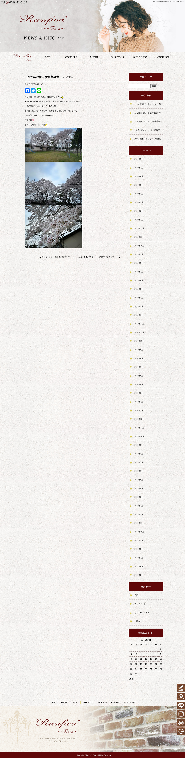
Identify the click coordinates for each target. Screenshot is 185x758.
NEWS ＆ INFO (130, 702)
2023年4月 (138, 488)
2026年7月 (138, 168)
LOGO (24, 57)
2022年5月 (138, 575)
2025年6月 (138, 280)
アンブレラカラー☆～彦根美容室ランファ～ (148, 121)
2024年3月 (138, 393)
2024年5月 (138, 376)
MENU (94, 57)
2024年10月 (139, 341)
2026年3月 (138, 202)
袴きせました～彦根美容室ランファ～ (56, 257)
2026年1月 (138, 220)
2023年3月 (138, 497)
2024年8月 (138, 358)
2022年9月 (138, 540)
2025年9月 (138, 254)
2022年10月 (139, 532)
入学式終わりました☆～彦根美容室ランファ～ (148, 139)
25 (141, 669)
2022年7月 (138, 558)
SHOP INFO (140, 57)
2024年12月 (139, 324)
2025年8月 (138, 263)
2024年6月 (138, 367)
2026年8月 (138, 159)
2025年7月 (138, 272)
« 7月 (131, 679)
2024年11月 (139, 332)
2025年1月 (138, 315)
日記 (136, 595)
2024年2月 (138, 402)
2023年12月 (139, 419)
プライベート (140, 604)
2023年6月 (138, 471)
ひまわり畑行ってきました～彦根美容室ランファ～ (148, 104)
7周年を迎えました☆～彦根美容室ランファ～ (148, 130)
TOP (47, 57)
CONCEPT (70, 57)
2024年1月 (138, 410)
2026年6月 (138, 176)
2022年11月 (139, 523)
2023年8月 (138, 454)
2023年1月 (138, 514)
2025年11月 (139, 237)
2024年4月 (138, 384)
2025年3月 (138, 306)
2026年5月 (138, 185)
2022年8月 (138, 549)
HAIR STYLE (117, 57)
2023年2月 (138, 506)
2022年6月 (138, 566)
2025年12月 (139, 228)
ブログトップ (146, 77)
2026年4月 (138, 194)
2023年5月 (138, 480)
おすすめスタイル (141, 613)
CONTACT (163, 57)
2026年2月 (138, 211)
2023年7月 (138, 462)
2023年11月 (139, 428)
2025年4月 (138, 298)
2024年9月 (138, 350)
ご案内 (137, 621)
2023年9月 (138, 445)
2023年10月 (139, 436)
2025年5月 (138, 289)
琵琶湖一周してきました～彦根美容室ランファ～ (98, 257)
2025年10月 (139, 246)
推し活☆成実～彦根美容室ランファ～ (148, 113)
